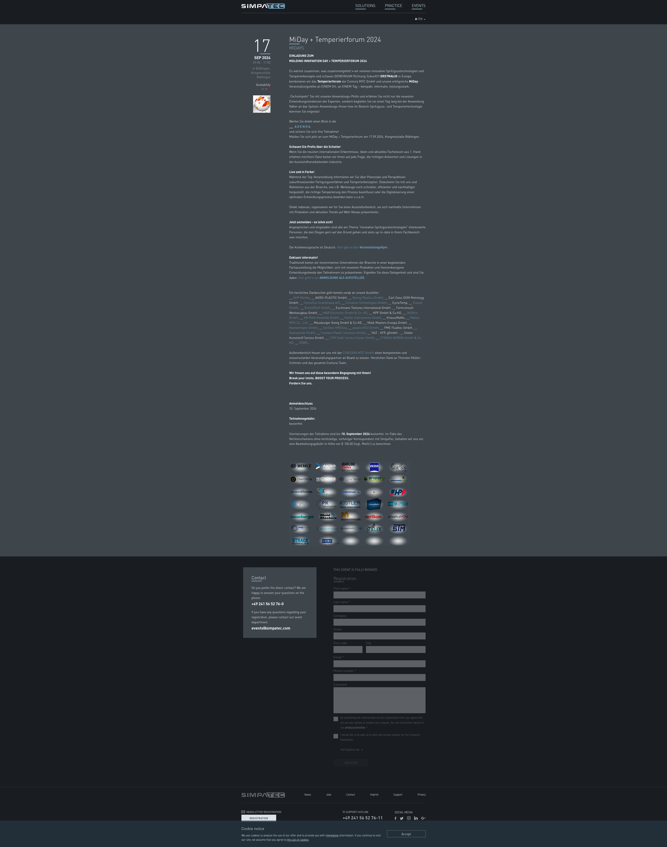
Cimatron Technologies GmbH (366, 302)
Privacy (422, 794)
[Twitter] (402, 819)
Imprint (374, 794)
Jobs (328, 794)
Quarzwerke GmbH (302, 332)
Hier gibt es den (362, 247)
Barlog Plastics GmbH (367, 297)
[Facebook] (395, 819)
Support (397, 794)
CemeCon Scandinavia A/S (322, 302)
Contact (350, 794)
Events (419, 5)
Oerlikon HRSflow (335, 327)
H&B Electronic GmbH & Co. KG (345, 312)
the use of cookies (298, 839)
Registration (259, 818)
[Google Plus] (423, 818)
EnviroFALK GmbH (317, 307)
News (307, 794)
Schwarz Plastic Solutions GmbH (343, 332)
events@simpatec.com (271, 628)
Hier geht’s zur (331, 277)
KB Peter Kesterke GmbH (321, 317)
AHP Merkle (301, 297)
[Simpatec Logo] (263, 5)
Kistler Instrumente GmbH (362, 317)
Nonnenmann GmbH (303, 327)
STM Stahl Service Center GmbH (352, 337)
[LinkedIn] (416, 818)
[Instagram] (409, 818)
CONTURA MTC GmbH (358, 352)
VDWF (303, 342)
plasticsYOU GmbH (365, 327)
